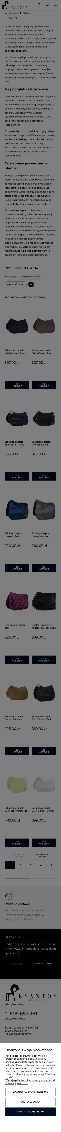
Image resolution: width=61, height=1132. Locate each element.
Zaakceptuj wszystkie (30, 1111)
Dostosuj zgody (30, 1102)
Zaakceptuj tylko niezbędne (30, 1092)
